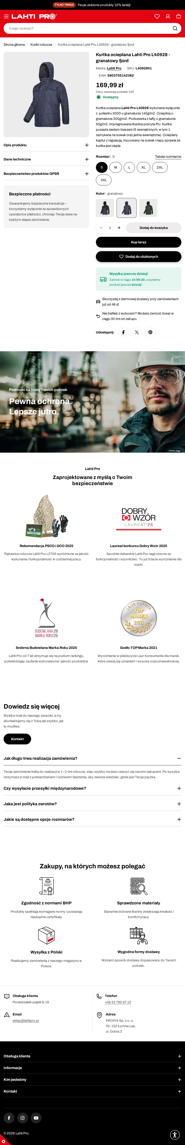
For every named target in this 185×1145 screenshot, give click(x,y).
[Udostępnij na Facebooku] (123, 332)
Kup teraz (138, 242)
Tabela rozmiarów (168, 156)
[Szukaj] (175, 28)
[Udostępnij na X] (137, 332)
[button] (138, 256)
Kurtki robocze (41, 44)
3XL (104, 180)
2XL (160, 167)
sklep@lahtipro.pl (26, 1020)
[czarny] (105, 208)
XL (143, 167)
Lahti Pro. (23, 1133)
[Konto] (168, 16)
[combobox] (92, 28)
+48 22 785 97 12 (118, 1002)
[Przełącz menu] (6, 16)
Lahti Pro (114, 68)
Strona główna (14, 44)
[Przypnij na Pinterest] (150, 332)
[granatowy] (127, 208)
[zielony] (148, 208)
